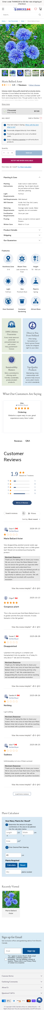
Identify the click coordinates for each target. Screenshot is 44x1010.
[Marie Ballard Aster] (22, 46)
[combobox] (31, 519)
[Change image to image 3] (20, 73)
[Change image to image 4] (28, 73)
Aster (22, 21)
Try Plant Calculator (24, 167)
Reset (22, 865)
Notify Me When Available (22, 161)
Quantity (5, 148)
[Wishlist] (35, 9)
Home (4, 21)
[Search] (39, 14)
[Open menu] (3, 9)
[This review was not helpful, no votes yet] (37, 588)
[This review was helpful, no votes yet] (33, 588)
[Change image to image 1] (5, 73)
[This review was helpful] (33, 627)
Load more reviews (22, 794)
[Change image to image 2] (12, 73)
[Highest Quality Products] (32, 360)
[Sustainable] (11, 360)
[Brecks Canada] (22, 9)
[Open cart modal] (40, 9)
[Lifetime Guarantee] (11, 324)
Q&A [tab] (27, 441)
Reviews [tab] (18, 441)
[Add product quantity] (12, 152)
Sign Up (31, 951)
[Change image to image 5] (35, 73)
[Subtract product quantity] (4, 152)
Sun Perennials (13, 21)
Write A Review (22, 503)
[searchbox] (13, 513)
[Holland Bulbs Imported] (32, 325)
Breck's (34, 1007)
